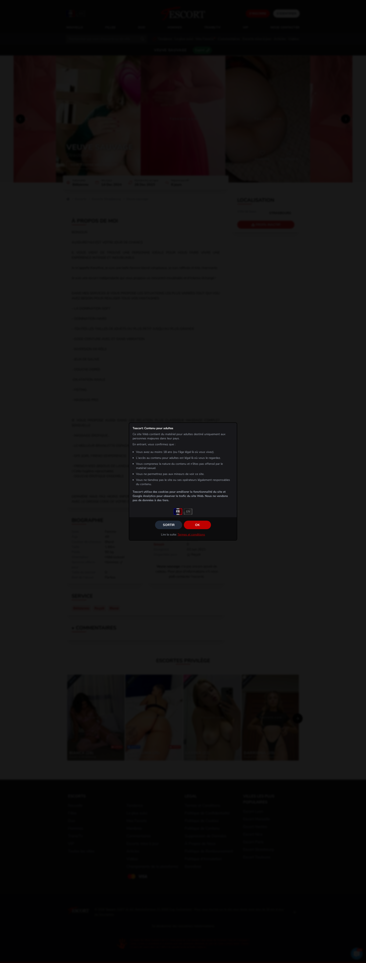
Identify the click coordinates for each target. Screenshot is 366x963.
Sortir (169, 525)
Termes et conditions (191, 535)
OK (197, 525)
